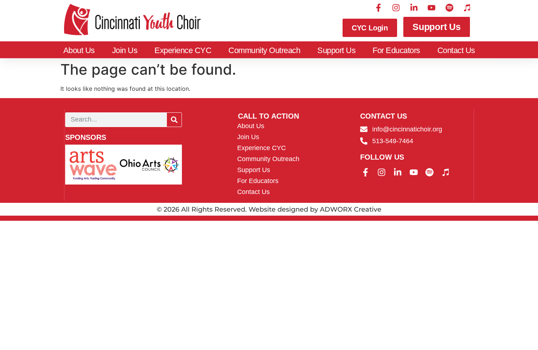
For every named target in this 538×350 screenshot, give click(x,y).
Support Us (336, 50)
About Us (79, 50)
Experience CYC (182, 50)
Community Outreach (264, 50)
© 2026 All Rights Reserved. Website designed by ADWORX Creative (269, 209)
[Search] (174, 120)
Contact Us (456, 50)
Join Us (125, 50)
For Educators (396, 50)
